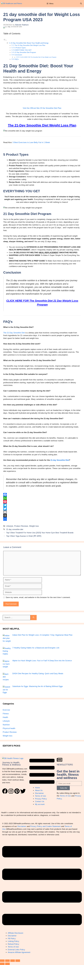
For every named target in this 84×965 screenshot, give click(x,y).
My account (40, 804)
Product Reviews (21, 526)
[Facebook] (42, 494)
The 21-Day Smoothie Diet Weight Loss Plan (29, 45)
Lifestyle (9, 526)
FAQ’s (16, 59)
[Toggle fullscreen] (7, 960)
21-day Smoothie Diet (59, 460)
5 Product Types (20, 48)
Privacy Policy (41, 799)
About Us (39, 790)
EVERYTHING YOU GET (23, 50)
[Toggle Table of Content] (5, 40)
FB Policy (12, 939)
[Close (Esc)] (17, 960)
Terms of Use (40, 796)
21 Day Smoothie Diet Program (25, 52)
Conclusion (18, 55)
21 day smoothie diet (14, 529)
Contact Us (39, 801)
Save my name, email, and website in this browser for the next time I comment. (38, 597)
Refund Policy (13, 944)
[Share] (42, 519)
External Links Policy (16, 950)
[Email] (42, 512)
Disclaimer (39, 793)
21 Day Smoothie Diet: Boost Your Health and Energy (29, 43)
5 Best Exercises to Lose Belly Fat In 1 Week (31, 142)
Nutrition (6, 725)
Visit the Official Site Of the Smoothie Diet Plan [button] (42, 108)
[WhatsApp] (42, 498)
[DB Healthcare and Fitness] (11, 3)
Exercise (6, 710)
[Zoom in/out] (2, 960)
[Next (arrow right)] (7, 964)
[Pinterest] (42, 501)
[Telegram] (42, 505)
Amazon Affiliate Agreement (19, 952)
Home (37, 788)
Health (5, 717)
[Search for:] (16, 617)
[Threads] (42, 515)
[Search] (33, 617)
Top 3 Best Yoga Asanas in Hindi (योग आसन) (23, 536)
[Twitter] (42, 508)
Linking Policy (13, 941)
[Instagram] (11, 791)
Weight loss (34, 526)
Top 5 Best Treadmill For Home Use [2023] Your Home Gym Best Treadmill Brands (40, 533)
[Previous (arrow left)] (2, 964)
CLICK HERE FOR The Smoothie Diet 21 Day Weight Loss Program (38, 57)
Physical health (9, 728)
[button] (81, 3)
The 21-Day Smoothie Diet (14, 333)
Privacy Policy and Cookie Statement (45, 826)
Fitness (6, 714)
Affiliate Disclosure (15, 933)
